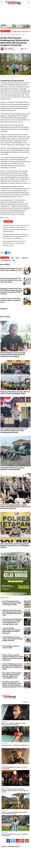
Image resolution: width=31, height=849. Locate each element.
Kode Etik (11, 846)
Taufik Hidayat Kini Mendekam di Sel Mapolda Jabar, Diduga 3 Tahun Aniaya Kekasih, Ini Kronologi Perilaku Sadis (12, 621)
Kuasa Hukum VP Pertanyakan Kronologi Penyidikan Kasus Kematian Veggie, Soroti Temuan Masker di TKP (12, 675)
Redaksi (4, 846)
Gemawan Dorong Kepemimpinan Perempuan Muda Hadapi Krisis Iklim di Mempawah (11, 630)
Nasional (12, 34)
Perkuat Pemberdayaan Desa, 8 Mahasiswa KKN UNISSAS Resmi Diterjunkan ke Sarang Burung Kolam (12, 666)
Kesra (8, 34)
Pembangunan (18, 34)
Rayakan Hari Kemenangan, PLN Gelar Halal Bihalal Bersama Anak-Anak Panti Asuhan (11, 280)
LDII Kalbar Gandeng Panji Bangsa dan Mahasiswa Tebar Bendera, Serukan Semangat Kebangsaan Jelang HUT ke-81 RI (12, 684)
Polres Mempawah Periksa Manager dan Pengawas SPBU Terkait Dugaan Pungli (11, 603)
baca (23, 48)
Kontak (17, 846)
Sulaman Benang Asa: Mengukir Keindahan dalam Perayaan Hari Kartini (10, 300)
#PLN (13, 260)
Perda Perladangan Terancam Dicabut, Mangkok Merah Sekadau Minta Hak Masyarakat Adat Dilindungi (15, 236)
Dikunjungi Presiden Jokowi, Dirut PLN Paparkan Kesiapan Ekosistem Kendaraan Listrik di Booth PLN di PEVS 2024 (11, 291)
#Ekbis (12, 258)
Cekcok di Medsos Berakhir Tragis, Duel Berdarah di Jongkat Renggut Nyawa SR (12, 638)
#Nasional (25, 258)
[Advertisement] (15, 12)
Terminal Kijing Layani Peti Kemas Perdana (11, 647)
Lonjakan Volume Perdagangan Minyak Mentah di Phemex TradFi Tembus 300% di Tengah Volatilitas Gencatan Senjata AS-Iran (16, 228)
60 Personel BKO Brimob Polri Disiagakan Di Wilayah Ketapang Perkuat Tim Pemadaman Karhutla (15, 545)
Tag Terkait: (4, 258)
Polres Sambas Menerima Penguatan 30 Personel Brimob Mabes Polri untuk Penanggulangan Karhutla (13, 430)
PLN (23, 34)
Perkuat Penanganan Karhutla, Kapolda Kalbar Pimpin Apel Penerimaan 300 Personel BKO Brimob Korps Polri (15, 506)
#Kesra (18, 258)
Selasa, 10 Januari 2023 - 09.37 (10, 49)
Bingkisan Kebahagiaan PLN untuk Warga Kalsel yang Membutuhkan (11, 269)
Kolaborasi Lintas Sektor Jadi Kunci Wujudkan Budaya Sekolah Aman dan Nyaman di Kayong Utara (12, 612)
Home (1, 34)
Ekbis (5, 34)
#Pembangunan (5, 260)
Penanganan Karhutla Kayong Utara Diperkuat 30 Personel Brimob (12, 468)
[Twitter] (9, 252)
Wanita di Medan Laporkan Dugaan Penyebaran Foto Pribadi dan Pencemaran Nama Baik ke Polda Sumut (12, 657)
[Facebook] (6, 252)
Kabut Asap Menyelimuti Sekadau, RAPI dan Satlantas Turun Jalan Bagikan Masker (14, 243)
